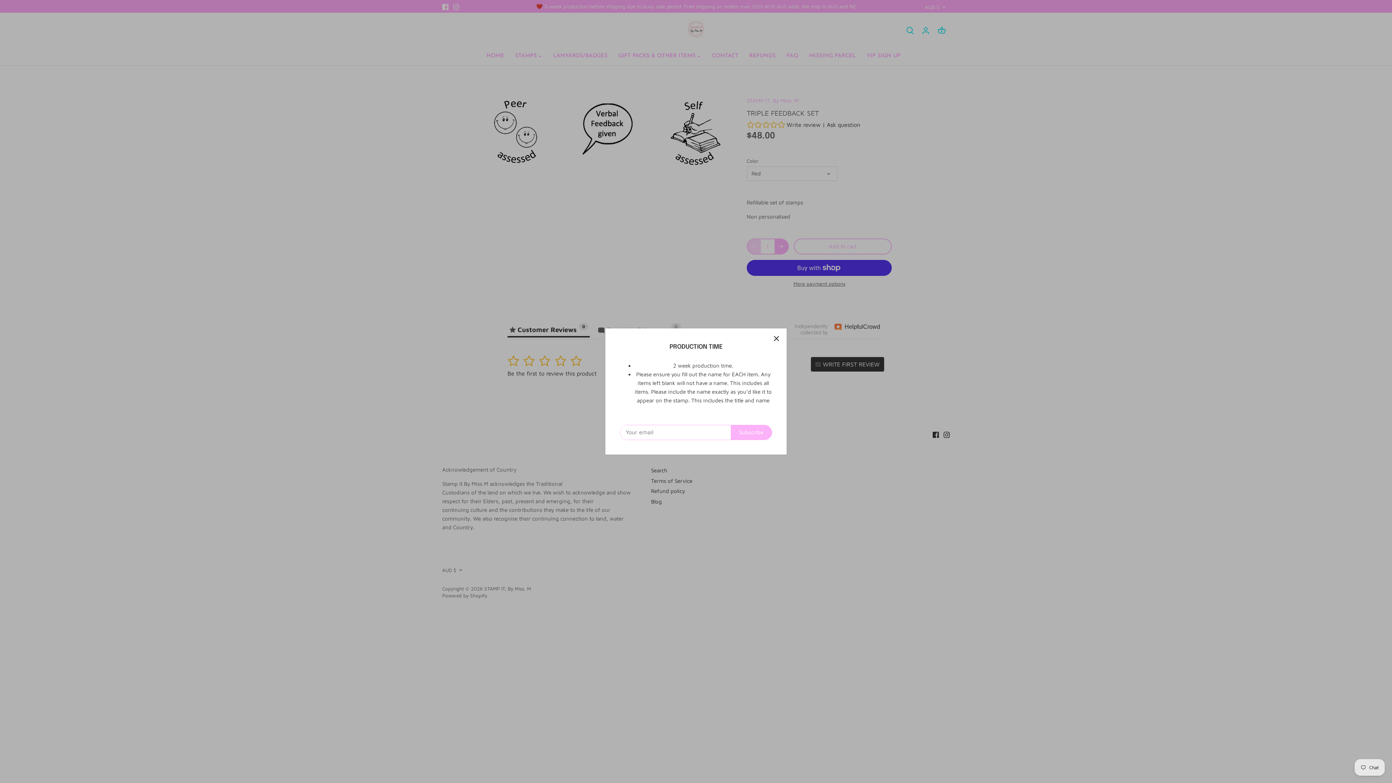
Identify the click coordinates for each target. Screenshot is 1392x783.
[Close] (776, 339)
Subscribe (751, 432)
